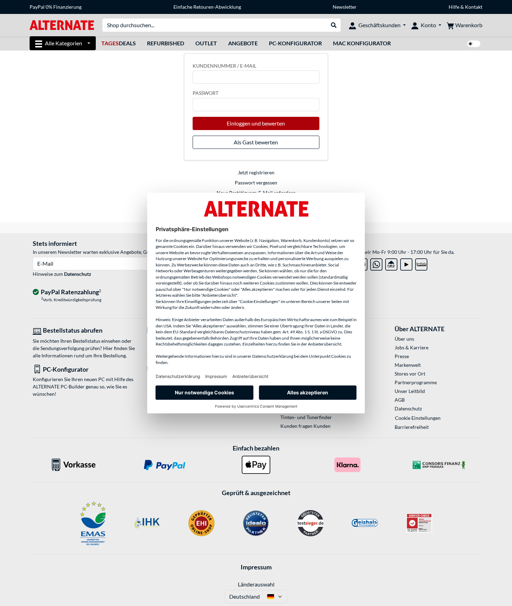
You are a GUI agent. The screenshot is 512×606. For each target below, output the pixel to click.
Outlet (206, 43)
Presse (402, 356)
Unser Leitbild (410, 391)
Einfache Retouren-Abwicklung (207, 7)
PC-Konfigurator (295, 43)
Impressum (256, 567)
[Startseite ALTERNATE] (62, 24)
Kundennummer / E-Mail (224, 66)
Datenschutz (77, 274)
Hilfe (454, 7)
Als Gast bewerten (256, 142)
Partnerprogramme (416, 382)
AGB (400, 400)
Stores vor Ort (410, 374)
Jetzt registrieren (256, 172)
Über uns (404, 339)
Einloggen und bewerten (256, 123)
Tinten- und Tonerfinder (306, 417)
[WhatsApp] (376, 263)
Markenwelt (408, 365)
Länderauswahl (256, 584)
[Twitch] (421, 263)
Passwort (205, 93)
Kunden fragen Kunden (305, 426)
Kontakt (473, 7)
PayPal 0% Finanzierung (56, 7)
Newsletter (345, 7)
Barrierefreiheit (412, 427)
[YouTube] (406, 263)
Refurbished (165, 43)
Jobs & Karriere (411, 347)
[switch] (473, 43)
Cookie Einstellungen (418, 418)
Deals (118, 43)
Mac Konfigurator (362, 43)
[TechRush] (391, 263)
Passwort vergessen (256, 182)
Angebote (243, 43)
